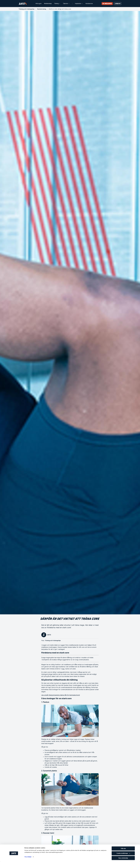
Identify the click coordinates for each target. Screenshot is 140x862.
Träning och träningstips (27, 9)
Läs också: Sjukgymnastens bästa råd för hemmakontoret (60, 695)
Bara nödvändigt (123, 858)
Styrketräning (41, 9)
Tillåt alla (123, 848)
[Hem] (23, 3)
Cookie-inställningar (122, 853)
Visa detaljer (28, 856)
